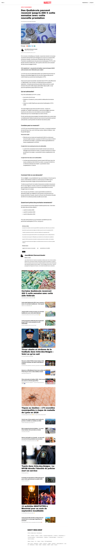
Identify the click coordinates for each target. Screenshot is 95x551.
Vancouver (45, 543)
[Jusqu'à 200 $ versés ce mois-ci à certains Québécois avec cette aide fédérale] (50, 314)
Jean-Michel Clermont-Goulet (30, 49)
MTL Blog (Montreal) (48, 541)
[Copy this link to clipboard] (34, 46)
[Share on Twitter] (31, 46)
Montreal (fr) (36, 543)
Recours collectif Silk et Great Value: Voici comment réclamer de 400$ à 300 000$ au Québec (33, 362)
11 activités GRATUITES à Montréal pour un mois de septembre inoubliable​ (35, 508)
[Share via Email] (32, 46)
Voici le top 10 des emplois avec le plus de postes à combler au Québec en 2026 (33, 420)
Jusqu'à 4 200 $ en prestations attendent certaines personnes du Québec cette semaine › (38, 239)
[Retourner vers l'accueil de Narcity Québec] (47, 3)
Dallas (37, 544)
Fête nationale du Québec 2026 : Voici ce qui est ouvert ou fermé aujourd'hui (33, 380)
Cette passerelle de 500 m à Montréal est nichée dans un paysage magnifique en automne (32, 519)
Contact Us (56, 535)
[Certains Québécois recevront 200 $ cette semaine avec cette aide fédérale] (38, 279)
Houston (55, 544)
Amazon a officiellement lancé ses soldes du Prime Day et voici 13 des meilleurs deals (33, 371)
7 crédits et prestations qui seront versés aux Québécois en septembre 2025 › (36, 232)
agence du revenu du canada (28, 248)
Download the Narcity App (48, 535)
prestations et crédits (45, 248)
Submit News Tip (61, 535)
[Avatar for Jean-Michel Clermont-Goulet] (21, 255)
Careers (41, 535)
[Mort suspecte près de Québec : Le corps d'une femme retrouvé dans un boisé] (50, 430)
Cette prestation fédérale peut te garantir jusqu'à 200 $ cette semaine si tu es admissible (33, 322)
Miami (40, 544)
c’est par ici (40, 221)
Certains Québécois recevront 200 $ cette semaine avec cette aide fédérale (37, 293)
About (29, 535)
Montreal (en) (32, 544)
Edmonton (53, 543)
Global (42, 541)
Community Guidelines (31, 537)
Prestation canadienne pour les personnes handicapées (34, 61)
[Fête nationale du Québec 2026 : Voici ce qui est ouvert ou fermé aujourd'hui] (50, 381)
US (35, 541)
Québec (38, 541)
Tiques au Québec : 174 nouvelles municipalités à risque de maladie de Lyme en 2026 (38, 410)
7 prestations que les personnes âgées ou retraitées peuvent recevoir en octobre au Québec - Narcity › (38, 242)
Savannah (44, 544)
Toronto (31, 543)
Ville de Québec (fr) (60, 543)
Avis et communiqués (26, 7)
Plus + (24, 251)
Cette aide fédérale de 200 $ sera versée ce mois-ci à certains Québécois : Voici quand (33, 303)
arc (37, 248)
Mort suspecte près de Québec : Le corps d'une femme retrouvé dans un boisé (33, 429)
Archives (37, 535)
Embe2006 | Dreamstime (25, 43)
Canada (32, 541)
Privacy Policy (60, 537)
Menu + (3, 2)
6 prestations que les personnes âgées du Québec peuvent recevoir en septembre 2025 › (37, 230)
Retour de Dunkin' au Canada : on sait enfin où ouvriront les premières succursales (33, 438)
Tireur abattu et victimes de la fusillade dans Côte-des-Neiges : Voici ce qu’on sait (37, 351)
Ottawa (40, 543)
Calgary (49, 543)
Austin (52, 544)
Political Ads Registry (52, 537)
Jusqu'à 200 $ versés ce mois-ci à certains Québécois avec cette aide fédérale (33, 312)
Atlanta (48, 544)
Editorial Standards (40, 537)
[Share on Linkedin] (29, 46)
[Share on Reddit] (27, 46)
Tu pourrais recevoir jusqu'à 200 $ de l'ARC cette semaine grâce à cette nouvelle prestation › (38, 234)
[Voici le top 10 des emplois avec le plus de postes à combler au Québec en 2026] (50, 421)
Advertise (32, 535)
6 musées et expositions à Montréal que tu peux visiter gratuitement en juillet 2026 (33, 478)
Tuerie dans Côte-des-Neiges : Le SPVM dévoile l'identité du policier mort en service (38, 468)
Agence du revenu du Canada (44, 57)
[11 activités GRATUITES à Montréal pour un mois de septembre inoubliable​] (38, 495)
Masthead (46, 537)
